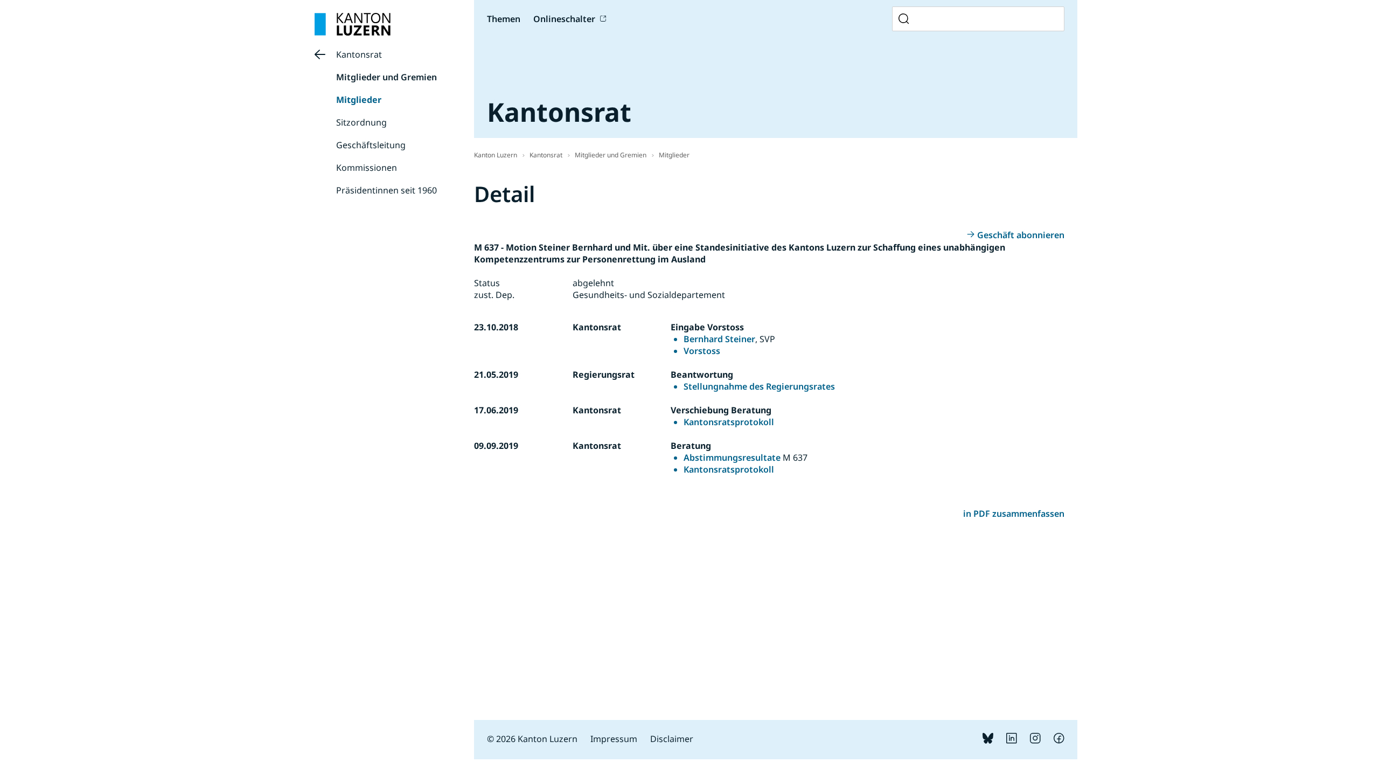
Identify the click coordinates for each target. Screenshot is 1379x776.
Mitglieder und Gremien (386, 77)
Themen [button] (503, 19)
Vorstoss (702, 351)
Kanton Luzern (495, 155)
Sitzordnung (361, 122)
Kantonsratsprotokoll (729, 422)
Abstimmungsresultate (732, 457)
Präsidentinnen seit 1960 (386, 190)
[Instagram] (1035, 740)
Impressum (613, 739)
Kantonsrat (359, 54)
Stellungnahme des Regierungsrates (759, 386)
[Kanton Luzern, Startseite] (353, 24)
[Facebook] (1059, 740)
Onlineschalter (564, 19)
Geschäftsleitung (371, 145)
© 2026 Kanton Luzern (532, 739)
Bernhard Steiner (719, 339)
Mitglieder (358, 100)
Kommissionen (366, 168)
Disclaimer (671, 739)
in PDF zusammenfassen (1013, 513)
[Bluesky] (988, 740)
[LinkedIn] (1011, 740)
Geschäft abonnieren (1020, 235)
